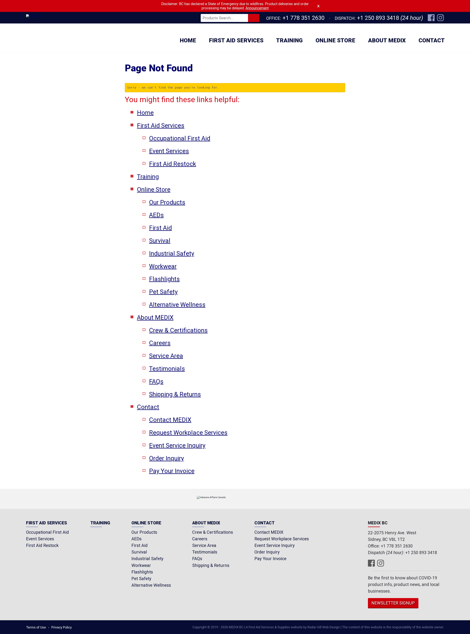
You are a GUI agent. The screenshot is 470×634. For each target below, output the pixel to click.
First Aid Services (236, 40)
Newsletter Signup (393, 603)
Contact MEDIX (170, 419)
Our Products (167, 202)
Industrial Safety (171, 253)
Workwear (163, 266)
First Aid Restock (172, 163)
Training (289, 40)
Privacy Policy (61, 627)
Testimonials (167, 368)
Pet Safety (163, 291)
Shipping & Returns (175, 394)
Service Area (166, 355)
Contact (432, 40)
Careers (160, 343)
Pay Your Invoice (171, 470)
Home (188, 40)
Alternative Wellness (177, 304)
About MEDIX (387, 40)
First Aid (160, 227)
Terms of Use (36, 627)
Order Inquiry (166, 458)
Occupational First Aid (179, 138)
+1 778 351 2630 (303, 17)
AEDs (156, 215)
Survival (159, 240)
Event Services (169, 151)
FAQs (156, 381)
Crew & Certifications (178, 330)
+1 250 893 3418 (378, 17)
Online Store (335, 40)
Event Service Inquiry (177, 445)
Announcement (257, 8)
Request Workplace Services (188, 432)
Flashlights (164, 279)
